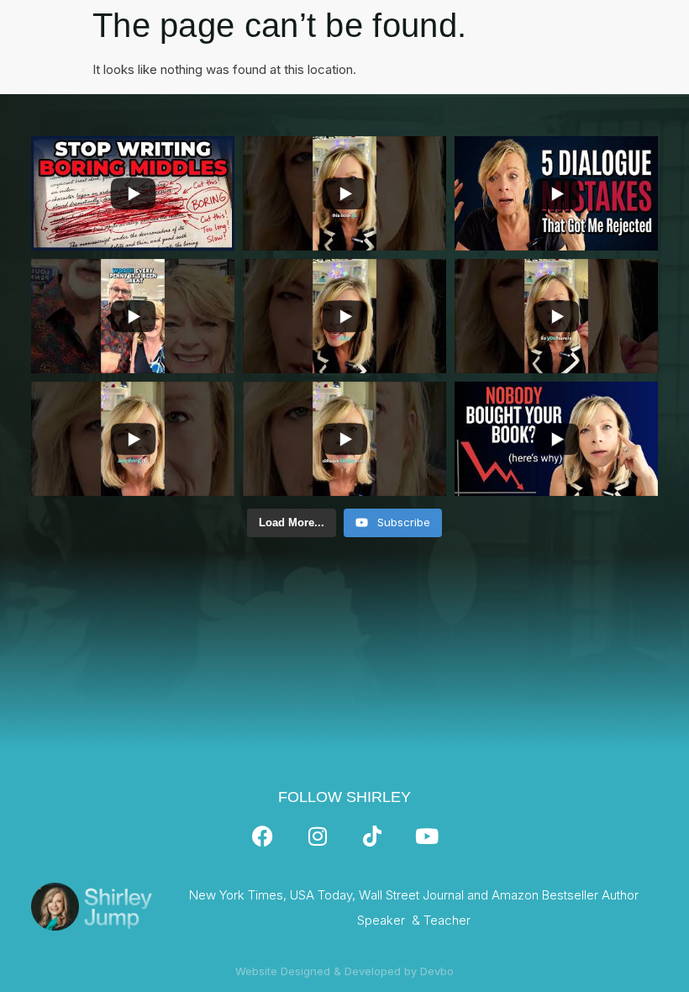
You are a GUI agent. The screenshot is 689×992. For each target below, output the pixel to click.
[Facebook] (263, 836)
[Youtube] (427, 836)
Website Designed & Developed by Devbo (344, 971)
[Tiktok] (372, 836)
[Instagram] (318, 836)
